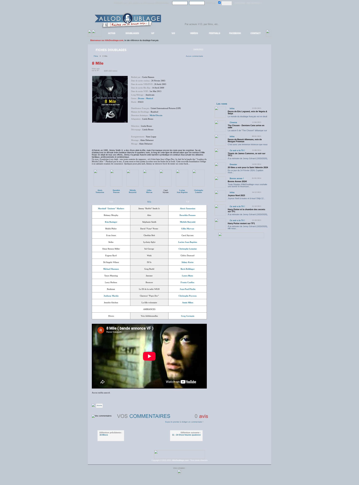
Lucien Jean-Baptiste (187, 242)
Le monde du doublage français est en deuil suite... (247, 117)
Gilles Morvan (187, 228)
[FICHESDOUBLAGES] (111, 50)
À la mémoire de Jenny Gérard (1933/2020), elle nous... (248, 159)
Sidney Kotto (188, 262)
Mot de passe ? (254, 3)
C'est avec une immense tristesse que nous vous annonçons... (248, 145)
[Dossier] (233, 164)
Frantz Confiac (187, 282)
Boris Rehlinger (188, 269)
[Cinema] (233, 122)
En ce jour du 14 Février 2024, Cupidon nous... (245, 171)
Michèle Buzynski (187, 222)
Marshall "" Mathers (111, 208)
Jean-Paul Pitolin (187, 289)
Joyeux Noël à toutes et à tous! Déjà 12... (246, 198)
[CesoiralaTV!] (237, 150)
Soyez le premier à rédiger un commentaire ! (184, 422)
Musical (149, 98)
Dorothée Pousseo (188, 215)
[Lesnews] (222, 103)
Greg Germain (187, 316)
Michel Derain (156, 115)
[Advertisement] (241, 78)
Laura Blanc (187, 276)
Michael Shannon (111, 269)
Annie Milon (187, 302)
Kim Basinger (111, 222)
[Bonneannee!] (237, 178)
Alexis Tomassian (187, 208)
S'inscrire (240, 3)
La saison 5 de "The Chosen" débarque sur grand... (247, 131)
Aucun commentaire (194, 56)
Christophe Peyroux (188, 296)
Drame (141, 98)
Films (97, 56)
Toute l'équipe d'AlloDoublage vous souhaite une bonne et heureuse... (247, 185)
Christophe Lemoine (198, 191)
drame (99, 405)
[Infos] (232, 108)
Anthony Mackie (111, 296)
